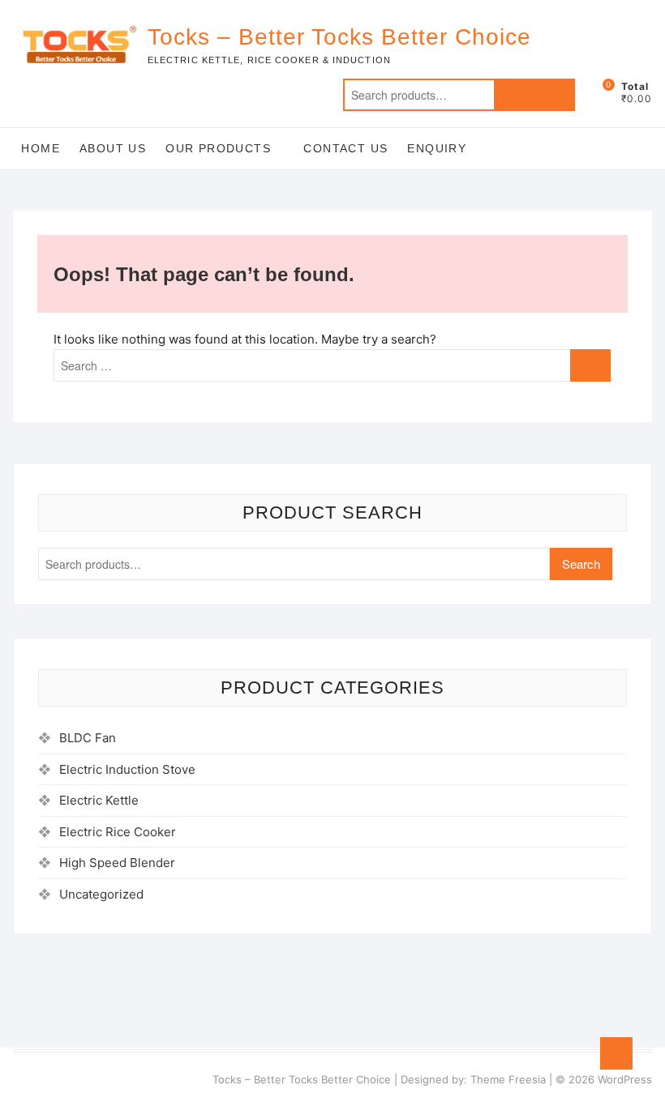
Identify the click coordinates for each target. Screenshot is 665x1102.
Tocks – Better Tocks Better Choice (339, 36)
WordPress (625, 1079)
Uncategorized (101, 894)
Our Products (218, 148)
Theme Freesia (508, 1079)
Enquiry (436, 148)
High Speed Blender (117, 862)
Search (534, 95)
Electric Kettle (99, 800)
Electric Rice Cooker (117, 831)
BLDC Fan (87, 737)
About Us (112, 148)
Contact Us (345, 148)
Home (40, 148)
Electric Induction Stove (127, 769)
